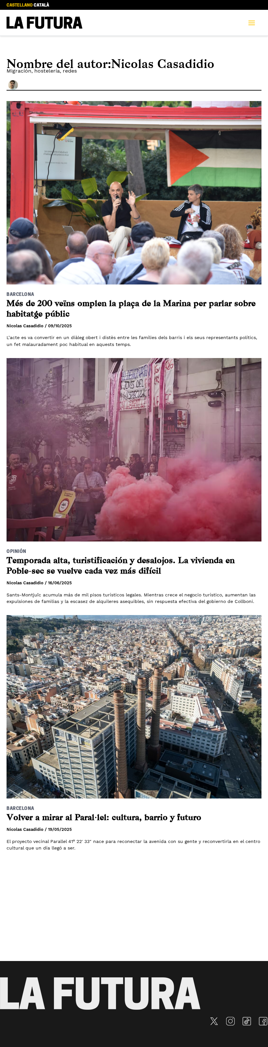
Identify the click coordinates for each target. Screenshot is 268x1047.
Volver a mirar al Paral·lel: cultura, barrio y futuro (104, 817)
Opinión (16, 551)
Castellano (20, 5)
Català (41, 5)
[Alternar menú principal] (253, 23)
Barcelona (20, 294)
